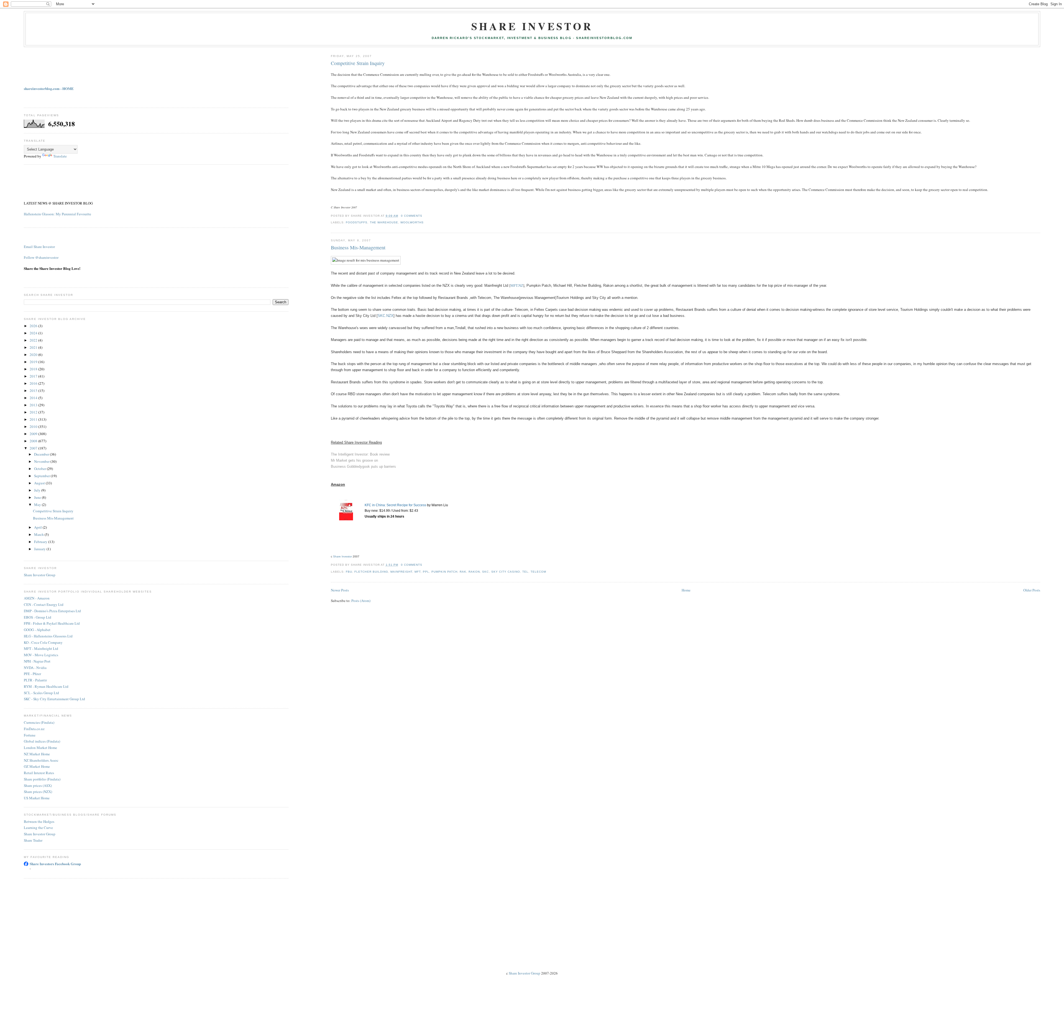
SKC (485, 571)
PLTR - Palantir (35, 680)
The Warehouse (384, 222)
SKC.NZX (385, 316)
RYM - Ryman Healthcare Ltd (46, 686)
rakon (474, 571)
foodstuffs (356, 222)
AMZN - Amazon (37, 598)
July (37, 490)
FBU (349, 571)
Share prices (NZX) (38, 791)
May (38, 504)
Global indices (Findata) (42, 741)
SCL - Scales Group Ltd (41, 692)
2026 (34, 325)
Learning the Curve (38, 827)
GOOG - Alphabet (37, 629)
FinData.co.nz (34, 728)
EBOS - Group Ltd (37, 617)
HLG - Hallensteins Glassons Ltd (48, 636)
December (42, 454)
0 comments (411, 215)
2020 (34, 354)
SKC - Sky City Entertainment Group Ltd (54, 698)
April (38, 527)
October (40, 468)
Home (686, 590)
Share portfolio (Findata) (42, 779)
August (40, 482)
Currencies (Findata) (39, 722)
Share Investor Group (39, 574)
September (42, 475)
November (42, 461)
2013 (34, 404)
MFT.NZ (516, 285)
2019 (34, 361)
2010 (34, 426)
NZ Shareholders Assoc (41, 760)
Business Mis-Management (358, 247)
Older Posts (1031, 590)
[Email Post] (423, 215)
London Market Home (40, 747)
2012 (34, 412)
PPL (426, 571)
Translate (60, 156)
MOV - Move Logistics (41, 654)
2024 (34, 332)
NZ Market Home (37, 753)
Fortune (29, 735)
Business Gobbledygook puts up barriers (363, 466)
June (38, 497)
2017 (34, 376)
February (41, 541)
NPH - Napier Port (37, 661)
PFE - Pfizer (32, 673)
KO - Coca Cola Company (43, 642)
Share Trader (33, 840)
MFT (418, 571)
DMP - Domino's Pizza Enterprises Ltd (52, 610)
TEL (525, 571)
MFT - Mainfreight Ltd (41, 648)
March (39, 534)
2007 (34, 448)
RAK (463, 571)
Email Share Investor (39, 246)
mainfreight (401, 571)
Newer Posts (340, 590)
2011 (34, 419)
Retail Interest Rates (39, 772)
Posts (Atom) (360, 600)
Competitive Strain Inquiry (358, 63)
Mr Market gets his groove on (354, 460)
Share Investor (532, 26)
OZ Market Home (37, 766)
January (40, 548)
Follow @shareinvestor (41, 257)
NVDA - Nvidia (35, 667)
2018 (34, 368)
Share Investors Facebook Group (55, 863)
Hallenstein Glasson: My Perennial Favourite (57, 213)
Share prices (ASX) (38, 785)
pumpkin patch (444, 571)
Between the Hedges (39, 821)
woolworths (412, 222)
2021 (34, 347)
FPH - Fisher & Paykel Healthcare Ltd (52, 623)
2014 (34, 397)
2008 (34, 440)
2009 (34, 433)
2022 (34, 340)
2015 (34, 390)
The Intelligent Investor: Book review (360, 454)
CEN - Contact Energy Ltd (43, 604)
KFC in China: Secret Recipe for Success (395, 505)
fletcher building (371, 571)
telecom (538, 571)
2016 (34, 383)
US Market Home (37, 797)
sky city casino (505, 571)
